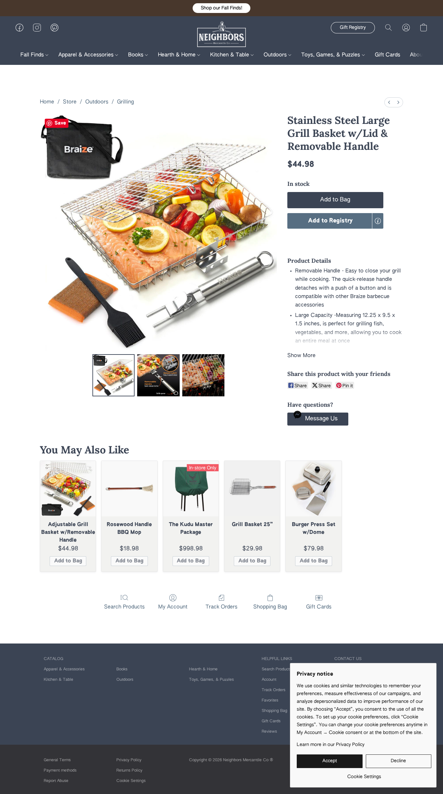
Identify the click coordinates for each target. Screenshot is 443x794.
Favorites (270, 701)
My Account (172, 607)
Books (136, 55)
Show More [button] (301, 355)
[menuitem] (389, 102)
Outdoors (276, 55)
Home (47, 102)
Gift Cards (387, 55)
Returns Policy (129, 771)
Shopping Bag (270, 607)
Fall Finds (32, 55)
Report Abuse (56, 781)
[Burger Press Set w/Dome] (313, 488)
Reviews (269, 732)
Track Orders (221, 607)
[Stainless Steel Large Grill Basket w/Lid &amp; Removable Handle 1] (158, 375)
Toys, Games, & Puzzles (331, 55)
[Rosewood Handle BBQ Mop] (129, 488)
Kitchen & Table (230, 55)
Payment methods (60, 771)
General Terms (57, 760)
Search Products (124, 607)
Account (269, 680)
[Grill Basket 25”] (252, 488)
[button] (221, 8)
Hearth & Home (177, 55)
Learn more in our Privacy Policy (331, 744)
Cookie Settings (131, 781)
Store (70, 102)
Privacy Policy (128, 760)
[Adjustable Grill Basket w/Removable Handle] (68, 488)
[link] (364, 774)
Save (60, 123)
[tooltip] (378, 221)
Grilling (125, 102)
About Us (422, 55)
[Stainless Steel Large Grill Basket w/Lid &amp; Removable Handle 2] (203, 375)
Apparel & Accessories (86, 55)
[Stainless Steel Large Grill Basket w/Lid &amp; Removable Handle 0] (113, 375)
